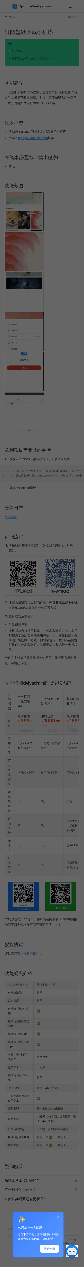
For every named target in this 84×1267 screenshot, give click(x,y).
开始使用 (49, 1248)
